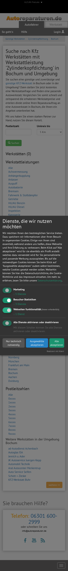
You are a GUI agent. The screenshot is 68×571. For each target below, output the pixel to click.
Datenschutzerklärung (50, 280)
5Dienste (19, 294)
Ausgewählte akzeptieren (37, 343)
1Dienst (19, 314)
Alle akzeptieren (56, 343)
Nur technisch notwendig (13, 343)
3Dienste (19, 304)
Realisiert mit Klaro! (55, 351)
